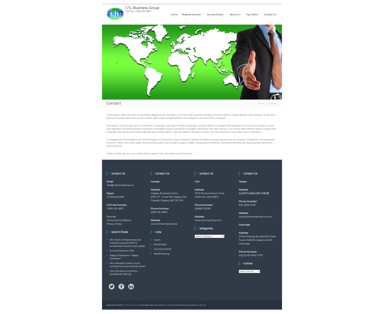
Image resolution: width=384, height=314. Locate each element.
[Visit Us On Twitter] (111, 286)
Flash (168, 305)
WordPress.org (161, 253)
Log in (157, 239)
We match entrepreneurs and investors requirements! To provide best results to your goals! (127, 242)
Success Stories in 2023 (122, 250)
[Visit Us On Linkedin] (131, 286)
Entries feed (160, 244)
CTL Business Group (142, 8)
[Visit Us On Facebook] (121, 286)
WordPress (201, 305)
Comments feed (162, 249)
